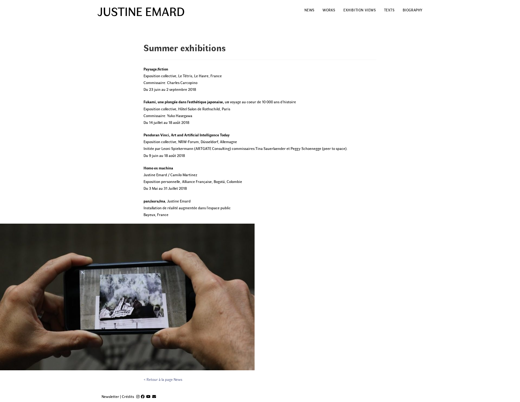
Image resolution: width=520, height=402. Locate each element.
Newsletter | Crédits (118, 396)
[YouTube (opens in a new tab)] (148, 396)
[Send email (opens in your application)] (154, 396)
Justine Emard (141, 11)
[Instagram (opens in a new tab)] (137, 396)
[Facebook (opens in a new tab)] (143, 396)
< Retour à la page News (163, 379)
